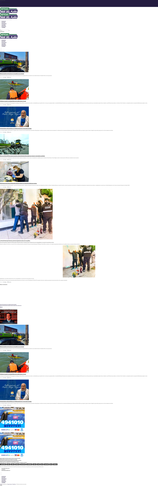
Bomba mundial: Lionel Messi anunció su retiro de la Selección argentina (10, 458)
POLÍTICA (3, 22)
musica (34, 464)
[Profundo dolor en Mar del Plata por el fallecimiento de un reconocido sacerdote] (14, 126)
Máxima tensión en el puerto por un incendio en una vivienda (12, 73)
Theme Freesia (9, 484)
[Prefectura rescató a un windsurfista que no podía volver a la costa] (14, 99)
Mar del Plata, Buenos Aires (5, 468)
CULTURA (3, 24)
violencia (55, 464)
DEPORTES (4, 26)
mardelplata (29, 464)
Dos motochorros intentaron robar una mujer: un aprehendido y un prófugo (10, 460)
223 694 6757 (3, 469)
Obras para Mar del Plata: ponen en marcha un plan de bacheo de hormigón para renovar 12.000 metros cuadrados (22, 156)
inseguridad (23, 464)
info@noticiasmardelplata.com (6, 2)
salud (42, 464)
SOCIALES (4, 21)
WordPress (14, 484)
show (51, 464)
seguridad (46, 464)
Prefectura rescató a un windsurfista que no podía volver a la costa (13, 101)
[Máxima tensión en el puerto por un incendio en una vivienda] (14, 71)
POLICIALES (4, 23)
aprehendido (3, 464)
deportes (17, 464)
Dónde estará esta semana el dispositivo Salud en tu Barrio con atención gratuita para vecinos (18, 183)
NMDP (1, 484)
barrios (8, 464)
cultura (12, 464)
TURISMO (3, 27)
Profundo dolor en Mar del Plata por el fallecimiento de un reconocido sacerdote (15, 128)
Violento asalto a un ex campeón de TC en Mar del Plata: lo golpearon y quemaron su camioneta (13, 462)
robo (38, 464)
